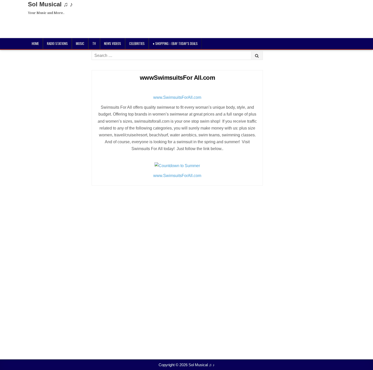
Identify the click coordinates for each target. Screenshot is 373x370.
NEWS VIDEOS (112, 43)
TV (94, 43)
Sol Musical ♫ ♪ (50, 4)
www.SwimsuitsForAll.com (177, 97)
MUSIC (80, 43)
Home (35, 43)
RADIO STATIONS (57, 43)
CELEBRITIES (137, 43)
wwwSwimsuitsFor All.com (177, 77)
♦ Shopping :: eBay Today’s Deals (175, 43)
